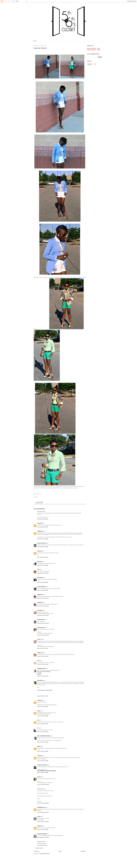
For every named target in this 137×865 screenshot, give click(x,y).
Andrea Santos (40, 627)
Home (34, 40)
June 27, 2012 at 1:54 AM (42, 696)
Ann (38, 660)
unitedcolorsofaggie (41, 833)
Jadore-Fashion (40, 619)
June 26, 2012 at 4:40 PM (42, 565)
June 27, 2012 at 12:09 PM (43, 821)
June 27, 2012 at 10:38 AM (43, 803)
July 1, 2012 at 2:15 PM (42, 845)
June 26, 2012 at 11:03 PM (43, 615)
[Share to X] (40, 502)
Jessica (39, 776)
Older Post (83, 851)
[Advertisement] (94, 91)
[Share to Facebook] (42, 502)
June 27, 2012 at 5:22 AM (42, 731)
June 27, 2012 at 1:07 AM (42, 648)
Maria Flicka (40, 680)
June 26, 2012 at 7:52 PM (42, 590)
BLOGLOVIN (53, 770)
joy (38, 720)
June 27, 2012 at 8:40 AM (42, 760)
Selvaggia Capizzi (41, 668)
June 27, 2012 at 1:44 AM (42, 676)
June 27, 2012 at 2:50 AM (42, 723)
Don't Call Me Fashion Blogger (43, 671)
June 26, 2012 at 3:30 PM (42, 519)
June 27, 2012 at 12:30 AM (43, 635)
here (61, 277)
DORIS (38, 746)
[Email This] (37, 502)
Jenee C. (39, 639)
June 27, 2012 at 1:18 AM (42, 664)
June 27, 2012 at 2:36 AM (42, 715)
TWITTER (47, 770)
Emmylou (39, 561)
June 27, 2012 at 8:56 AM (42, 772)
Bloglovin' (39, 674)
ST (38, 728)
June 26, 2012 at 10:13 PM (43, 606)
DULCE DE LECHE (41, 543)
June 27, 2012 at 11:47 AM (43, 812)
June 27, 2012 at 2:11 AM (42, 706)
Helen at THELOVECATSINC (43, 735)
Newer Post (36, 851)
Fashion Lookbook (41, 586)
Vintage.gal (39, 531)
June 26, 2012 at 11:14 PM (43, 623)
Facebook (39, 673)
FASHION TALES (41, 807)
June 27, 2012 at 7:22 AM (42, 742)
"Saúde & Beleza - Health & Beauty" (45, 690)
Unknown (39, 523)
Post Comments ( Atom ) (44, 853)
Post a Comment (39, 848)
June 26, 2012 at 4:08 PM (42, 538)
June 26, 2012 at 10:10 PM (43, 598)
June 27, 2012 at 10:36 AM (43, 784)
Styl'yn (39, 816)
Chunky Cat (40, 652)
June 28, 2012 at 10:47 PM (43, 837)
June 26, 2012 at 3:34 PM (42, 526)
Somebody (39, 610)
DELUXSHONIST (41, 770)
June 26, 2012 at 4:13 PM (42, 557)
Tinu (38, 569)
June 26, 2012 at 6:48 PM (42, 582)
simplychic (39, 594)
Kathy (38, 710)
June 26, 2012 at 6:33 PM (42, 573)
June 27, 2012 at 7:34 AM (42, 751)
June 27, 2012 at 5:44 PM (42, 829)
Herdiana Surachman (42, 765)
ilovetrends (39, 577)
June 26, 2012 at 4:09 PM (42, 546)
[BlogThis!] (38, 502)
